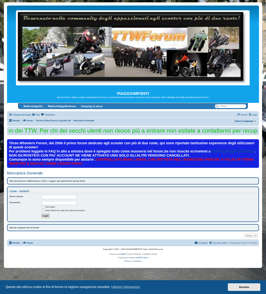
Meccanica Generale (25, 173)
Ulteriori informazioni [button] (125, 287)
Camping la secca (91, 106)
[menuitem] (36, 114)
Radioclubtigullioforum (62, 106)
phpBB (122, 254)
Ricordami (50, 207)
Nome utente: (17, 196)
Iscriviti (24, 191)
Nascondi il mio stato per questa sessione (65, 210)
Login (13, 191)
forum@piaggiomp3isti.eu (233, 151)
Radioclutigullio (33, 106)
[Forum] (133, 48)
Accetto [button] (244, 287)
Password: (15, 202)
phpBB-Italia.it (142, 257)
